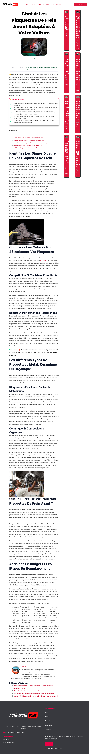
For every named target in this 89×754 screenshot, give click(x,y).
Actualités (59, 4)
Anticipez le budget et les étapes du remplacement (27, 148)
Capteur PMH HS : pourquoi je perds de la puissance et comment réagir (35, 696)
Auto (27, 4)
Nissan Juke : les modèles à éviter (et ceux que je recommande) (33, 693)
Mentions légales (8, 742)
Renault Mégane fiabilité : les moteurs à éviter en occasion (79, 110)
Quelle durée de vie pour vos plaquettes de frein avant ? (28, 145)
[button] (80, 4)
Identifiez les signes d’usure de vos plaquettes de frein (28, 138)
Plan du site (6, 739)
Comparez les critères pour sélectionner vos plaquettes (28, 140)
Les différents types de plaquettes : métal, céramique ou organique (31, 143)
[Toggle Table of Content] (10, 135)
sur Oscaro (43, 260)
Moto (33, 4)
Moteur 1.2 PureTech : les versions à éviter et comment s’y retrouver (35, 691)
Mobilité (41, 4)
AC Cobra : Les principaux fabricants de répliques (68, 23)
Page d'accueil (13, 68)
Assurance (50, 4)
